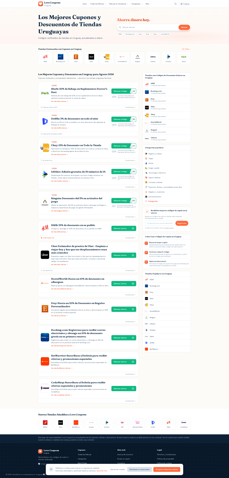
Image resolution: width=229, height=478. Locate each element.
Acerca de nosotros (125, 454)
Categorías (136, 4)
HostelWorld (165, 34)
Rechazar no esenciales (140, 469)
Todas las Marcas (97, 4)
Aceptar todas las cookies (167, 469)
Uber (147, 34)
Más (147, 4)
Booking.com (130, 34)
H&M (120, 34)
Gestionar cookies (117, 469)
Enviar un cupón (123, 459)
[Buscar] (175, 4)
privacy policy (169, 228)
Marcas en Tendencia (117, 4)
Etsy (140, 34)
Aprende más (102, 471)
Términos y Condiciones (166, 454)
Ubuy (155, 34)
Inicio (85, 4)
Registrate (181, 223)
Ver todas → (186, 49)
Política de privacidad (165, 459)
